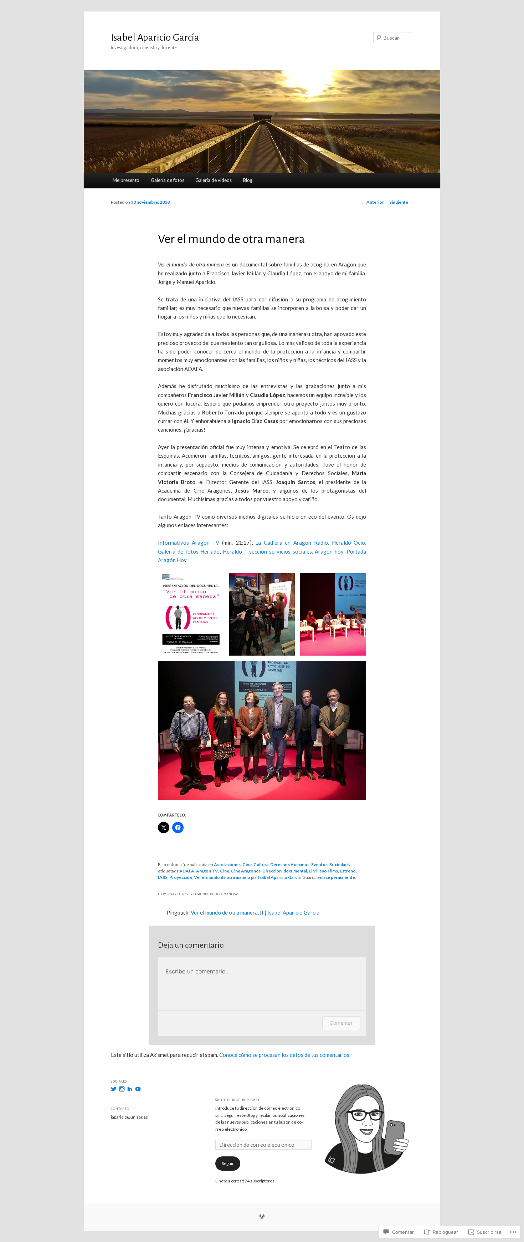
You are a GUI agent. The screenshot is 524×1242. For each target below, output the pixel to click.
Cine (247, 864)
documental (295, 871)
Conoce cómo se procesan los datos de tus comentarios (284, 1055)
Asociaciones (227, 864)
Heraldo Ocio (348, 542)
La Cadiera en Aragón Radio (291, 542)
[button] (191, 614)
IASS (163, 877)
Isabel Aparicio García (155, 37)
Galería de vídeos (213, 180)
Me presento (126, 180)
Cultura (260, 864)
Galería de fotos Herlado (189, 551)
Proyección (180, 877)
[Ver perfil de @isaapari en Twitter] (114, 1089)
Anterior (372, 202)
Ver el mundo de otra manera (222, 877)
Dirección (272, 871)
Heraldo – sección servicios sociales (267, 551)
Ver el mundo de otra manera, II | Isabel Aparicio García (255, 912)
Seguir (228, 1163)
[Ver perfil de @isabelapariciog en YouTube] (138, 1089)
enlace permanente (336, 877)
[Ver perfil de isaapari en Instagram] (122, 1089)
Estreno (348, 871)
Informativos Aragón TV (188, 542)
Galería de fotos (167, 180)
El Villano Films (323, 871)
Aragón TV (207, 871)
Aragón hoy (329, 551)
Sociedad (338, 864)
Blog (247, 180)
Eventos (319, 864)
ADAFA (186, 871)
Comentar (341, 1023)
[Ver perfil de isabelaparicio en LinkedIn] (130, 1089)
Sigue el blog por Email (238, 1100)
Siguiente (401, 202)
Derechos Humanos (289, 864)
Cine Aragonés (246, 871)
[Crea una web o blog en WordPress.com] (262, 1217)
